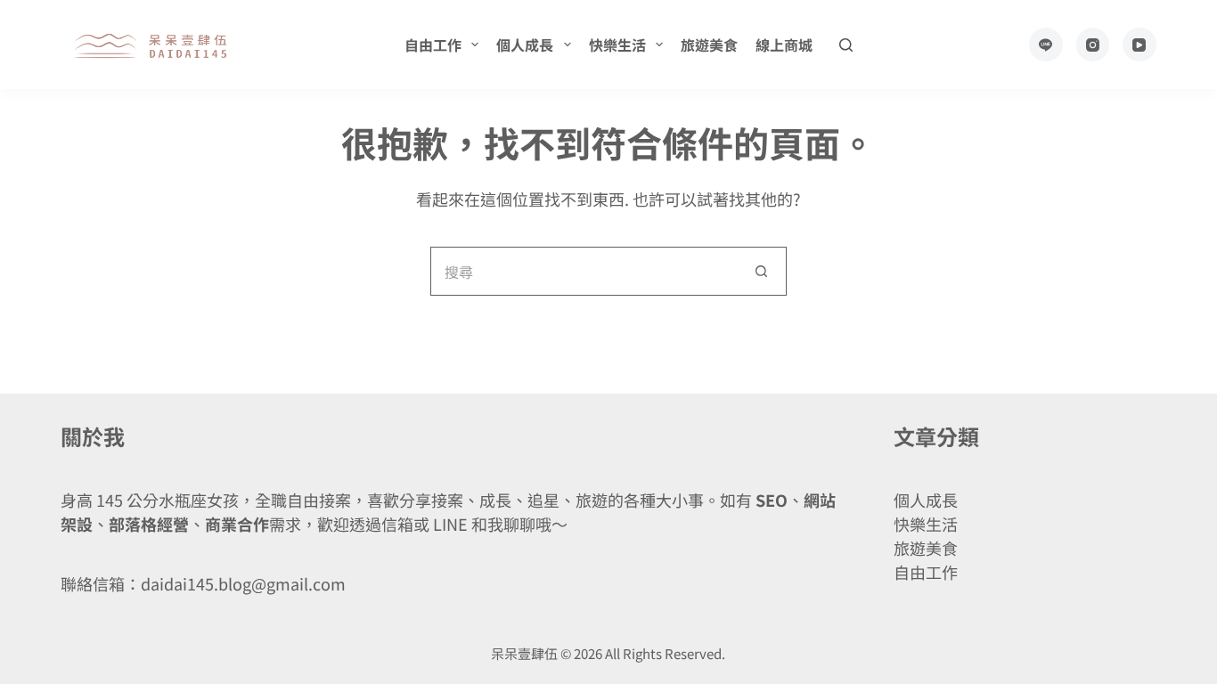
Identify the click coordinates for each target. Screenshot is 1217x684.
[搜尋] (846, 45)
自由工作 (432, 44)
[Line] (1046, 44)
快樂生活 (617, 44)
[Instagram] (1093, 44)
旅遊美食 (709, 44)
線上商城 (784, 44)
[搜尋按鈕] (762, 271)
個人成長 (524, 44)
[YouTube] (1139, 44)
